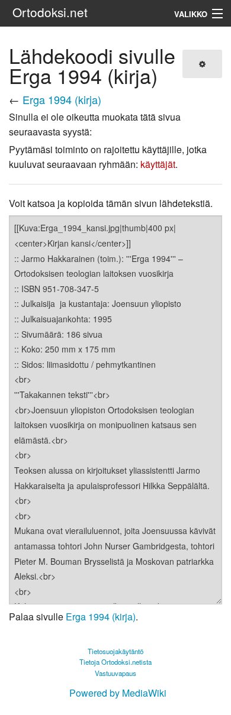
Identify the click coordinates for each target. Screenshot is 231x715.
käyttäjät (157, 164)
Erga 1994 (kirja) (62, 99)
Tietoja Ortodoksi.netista (115, 662)
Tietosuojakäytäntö (115, 651)
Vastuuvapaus (115, 673)
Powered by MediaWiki (117, 693)
